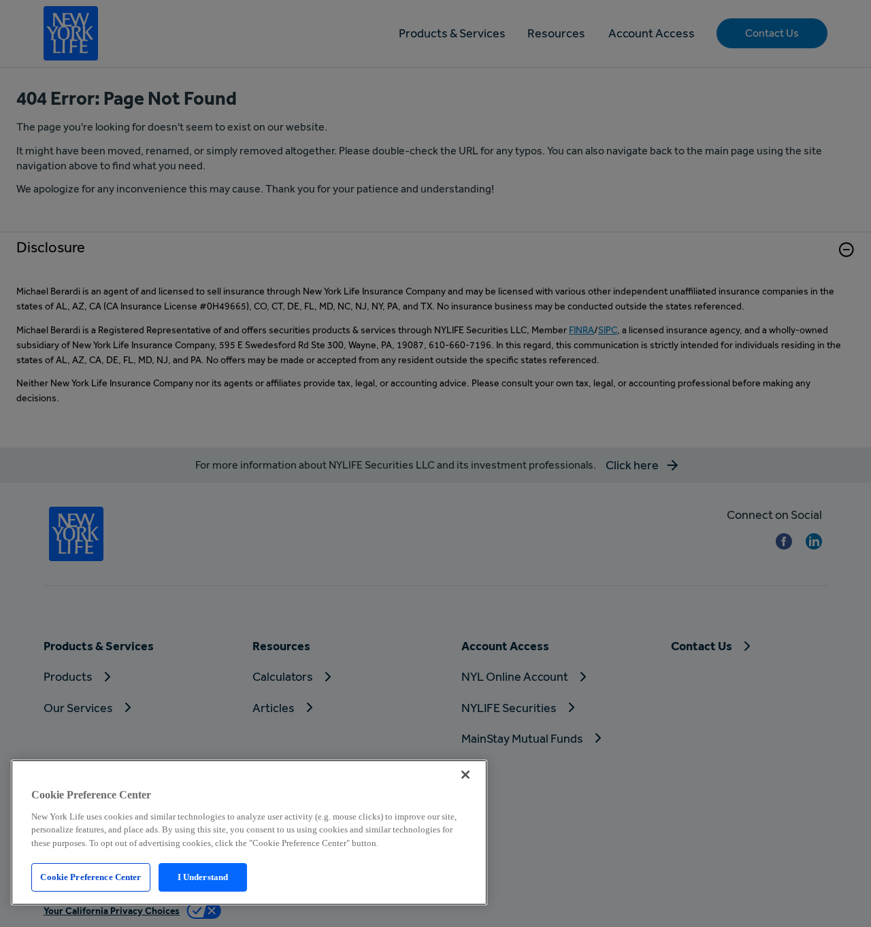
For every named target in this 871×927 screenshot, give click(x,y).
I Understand (203, 877)
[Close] (465, 775)
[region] (249, 832)
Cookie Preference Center (90, 877)
